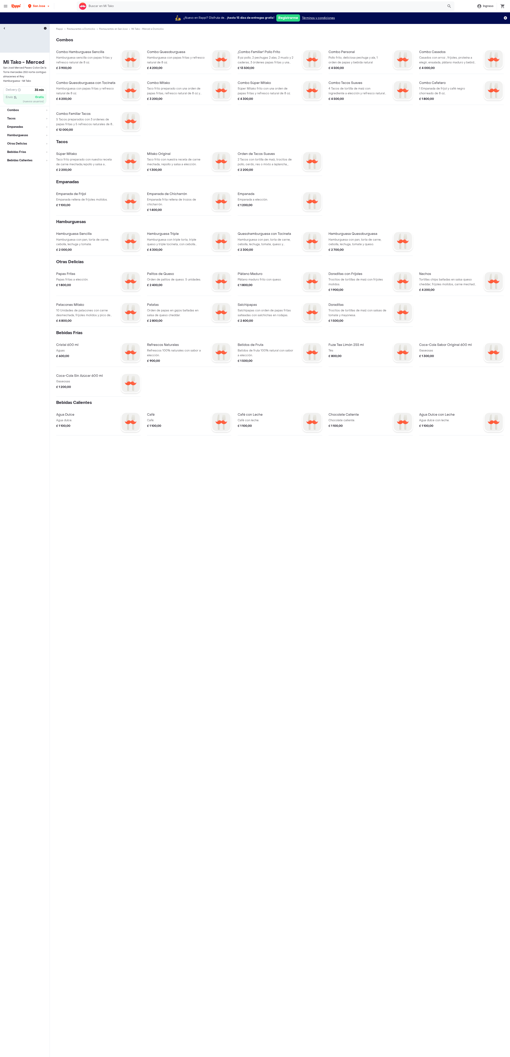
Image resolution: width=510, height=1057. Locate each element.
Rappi (59, 29)
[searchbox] (265, 6)
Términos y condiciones (318, 18)
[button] (39, 6)
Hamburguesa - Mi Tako (17, 81)
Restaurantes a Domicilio (81, 29)
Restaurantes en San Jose (113, 29)
